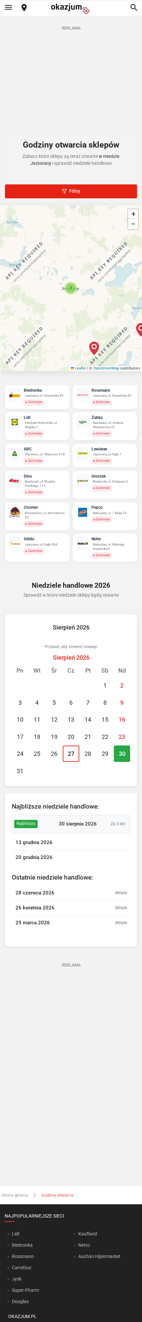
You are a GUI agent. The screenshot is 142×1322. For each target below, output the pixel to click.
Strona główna (14, 1195)
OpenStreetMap (106, 368)
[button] (70, 288)
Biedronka (22, 1245)
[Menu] (8, 8)
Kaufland (87, 1233)
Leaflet (80, 368)
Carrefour (22, 1267)
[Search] (133, 8)
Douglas (20, 1301)
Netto (84, 1245)
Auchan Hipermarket (99, 1256)
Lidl (15, 1233)
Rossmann (23, 1256)
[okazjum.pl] (71, 8)
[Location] (24, 8)
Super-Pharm (25, 1290)
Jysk (16, 1279)
